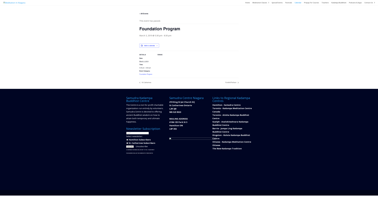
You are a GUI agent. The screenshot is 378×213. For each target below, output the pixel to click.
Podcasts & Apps (355, 3)
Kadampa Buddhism (338, 3)
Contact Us (368, 3)
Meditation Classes (259, 3)
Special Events (277, 3)
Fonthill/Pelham (231, 82)
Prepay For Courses (311, 3)
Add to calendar (149, 46)
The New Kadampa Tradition (227, 148)
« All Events (143, 13)
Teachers (325, 3)
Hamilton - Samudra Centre (226, 105)
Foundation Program (145, 74)
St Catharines (146, 82)
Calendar (298, 3)
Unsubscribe (142, 146)
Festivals (288, 3)
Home (247, 3)
